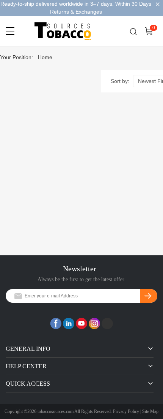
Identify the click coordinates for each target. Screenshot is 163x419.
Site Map (150, 411)
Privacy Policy (126, 411)
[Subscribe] (148, 296)
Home (45, 57)
